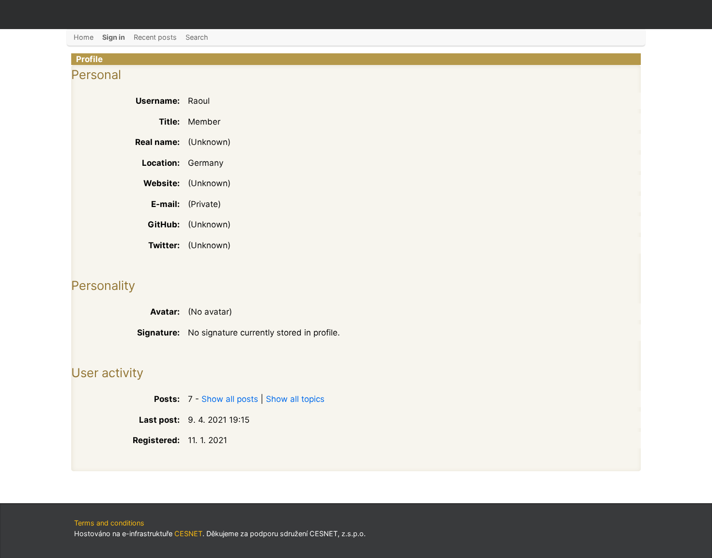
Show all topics (295, 399)
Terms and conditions (109, 523)
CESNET (188, 533)
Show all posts (229, 399)
